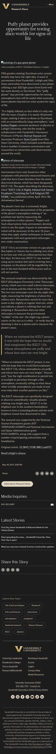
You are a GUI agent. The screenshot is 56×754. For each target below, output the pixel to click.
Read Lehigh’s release (13, 453)
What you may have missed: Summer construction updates (27, 547)
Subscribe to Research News (17, 484)
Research (36, 605)
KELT (7, 632)
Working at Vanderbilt (38, 658)
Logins (31, 667)
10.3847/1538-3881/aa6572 (35, 447)
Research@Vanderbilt (12, 671)
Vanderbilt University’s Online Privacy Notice (28, 690)
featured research (13, 625)
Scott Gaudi (30, 139)
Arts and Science (12, 612)
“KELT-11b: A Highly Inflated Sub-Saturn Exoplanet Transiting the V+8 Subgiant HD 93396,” (27, 193)
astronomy (32, 612)
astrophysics (11, 619)
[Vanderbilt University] (28, 649)
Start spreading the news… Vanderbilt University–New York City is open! (25, 538)
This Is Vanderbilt (10, 667)
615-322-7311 (22, 686)
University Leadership (12, 658)
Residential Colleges (11, 662)
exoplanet (28, 619)
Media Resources (36, 675)
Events (31, 662)
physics (20, 632)
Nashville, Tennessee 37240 (28, 683)
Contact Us (35, 686)
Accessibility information (17, 738)
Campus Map (34, 671)
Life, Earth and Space (14, 605)
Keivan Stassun (32, 135)
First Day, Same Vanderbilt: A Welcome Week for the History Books (24, 528)
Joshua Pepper (9, 125)
